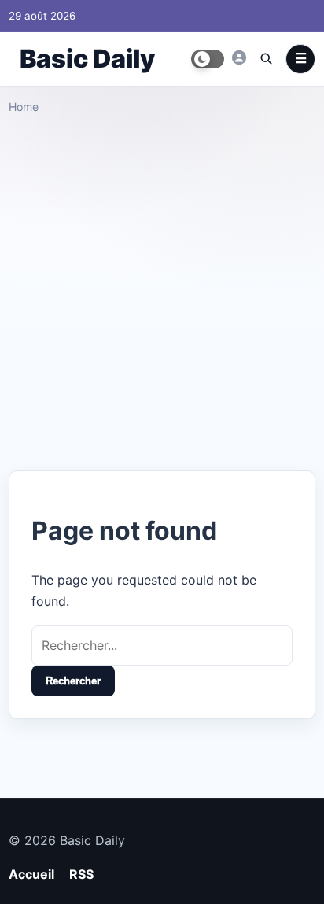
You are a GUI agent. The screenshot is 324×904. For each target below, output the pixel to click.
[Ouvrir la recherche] (266, 58)
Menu (300, 59)
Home (24, 106)
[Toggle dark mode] (207, 59)
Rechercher (73, 681)
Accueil (31, 874)
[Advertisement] (162, 286)
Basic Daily (87, 58)
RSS (81, 874)
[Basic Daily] (239, 57)
